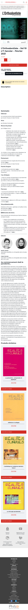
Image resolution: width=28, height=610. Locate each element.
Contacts (14, 594)
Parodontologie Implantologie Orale (14, 574)
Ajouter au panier (14, 65)
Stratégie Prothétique (14, 573)
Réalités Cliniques (14, 571)
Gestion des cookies (14, 602)
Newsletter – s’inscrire (14, 564)
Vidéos (14, 562)
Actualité (14, 560)
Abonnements (14, 581)
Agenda (14, 586)
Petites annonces (14, 566)
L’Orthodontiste (14, 578)
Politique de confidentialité (14, 596)
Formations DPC (14, 568)
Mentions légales (14, 595)
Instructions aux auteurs (14, 598)
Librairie (14, 583)
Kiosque (14, 582)
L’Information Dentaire (14, 570)
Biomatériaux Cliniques (14, 575)
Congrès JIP (14, 590)
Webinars (14, 588)
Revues (9, 70)
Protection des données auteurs (14, 599)
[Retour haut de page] (25, 606)
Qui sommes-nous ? (14, 592)
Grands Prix (14, 587)
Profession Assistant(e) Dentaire (14, 577)
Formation (14, 561)
